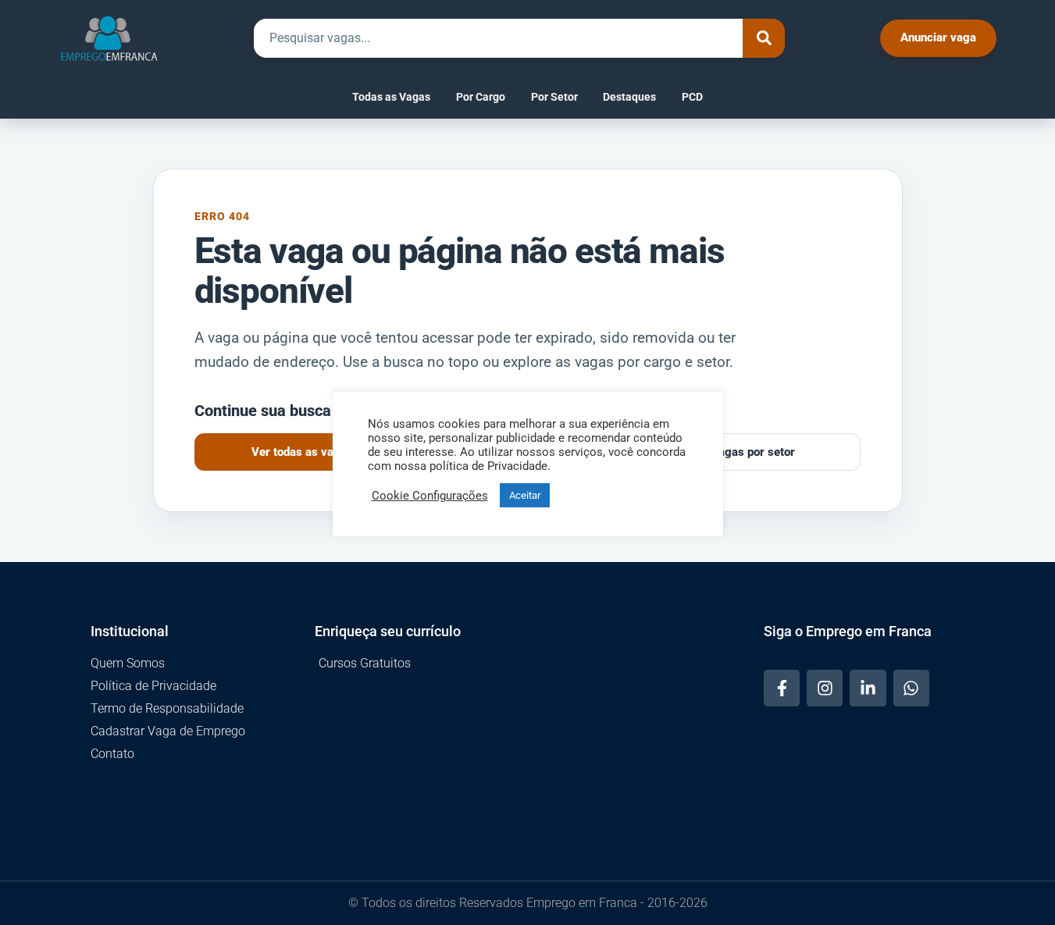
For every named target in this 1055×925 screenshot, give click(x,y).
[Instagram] (825, 688)
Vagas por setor (753, 452)
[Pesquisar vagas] (764, 38)
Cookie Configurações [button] (430, 496)
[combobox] (498, 38)
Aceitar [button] (524, 495)
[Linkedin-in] (868, 688)
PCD (692, 97)
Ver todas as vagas (302, 452)
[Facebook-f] (782, 688)
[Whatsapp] (911, 688)
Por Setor (554, 97)
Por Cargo (480, 97)
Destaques (629, 97)
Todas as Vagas (391, 97)
